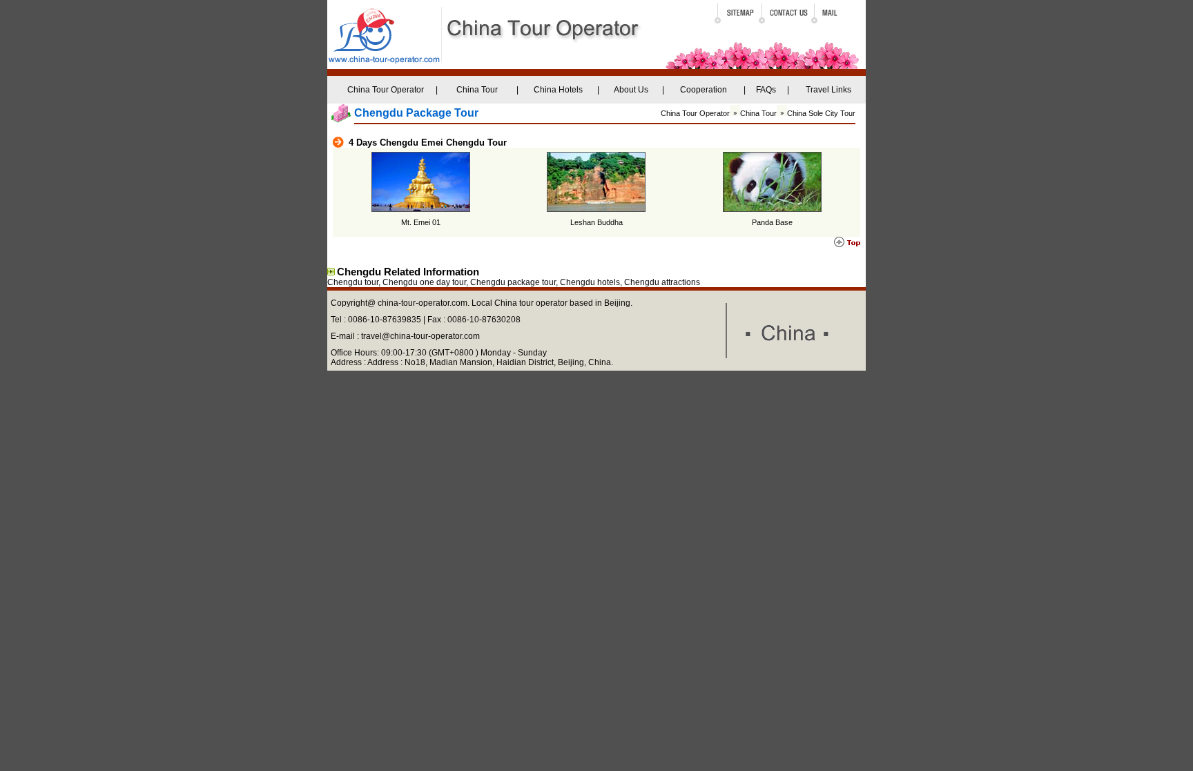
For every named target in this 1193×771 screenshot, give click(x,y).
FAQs (766, 90)
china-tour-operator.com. (425, 303)
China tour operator (531, 303)
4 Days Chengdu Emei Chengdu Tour (428, 142)
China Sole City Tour (821, 113)
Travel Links (828, 90)
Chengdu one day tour (424, 282)
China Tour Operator (385, 90)
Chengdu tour (352, 282)
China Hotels (558, 90)
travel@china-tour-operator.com (420, 336)
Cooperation (703, 90)
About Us (631, 90)
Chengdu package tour (513, 282)
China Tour (477, 90)
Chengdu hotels (590, 282)
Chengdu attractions (662, 282)
